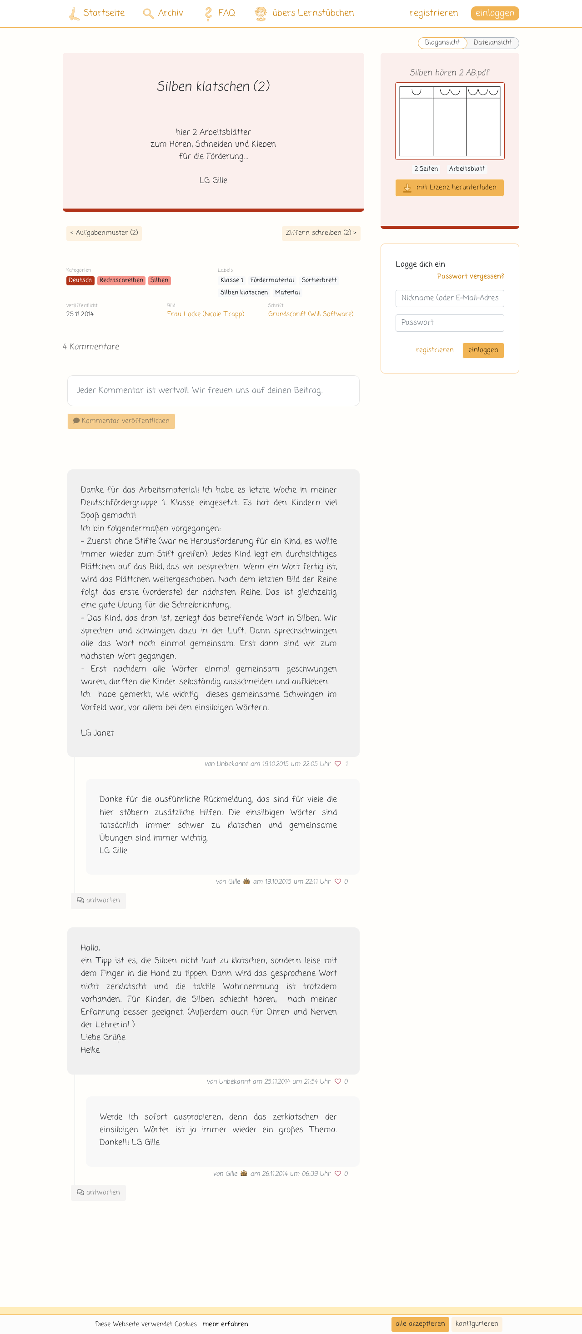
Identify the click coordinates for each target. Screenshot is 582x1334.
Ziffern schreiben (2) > (321, 233)
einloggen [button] (495, 13)
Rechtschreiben (121, 280)
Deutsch (80, 280)
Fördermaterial (272, 280)
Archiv (170, 13)
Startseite (104, 13)
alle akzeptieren (420, 1324)
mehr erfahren (225, 1324)
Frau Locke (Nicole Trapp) (205, 314)
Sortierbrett (319, 280)
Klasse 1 (232, 280)
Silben (159, 280)
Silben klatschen (244, 293)
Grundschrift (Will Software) (310, 314)
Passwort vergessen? (470, 277)
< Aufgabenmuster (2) (104, 233)
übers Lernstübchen (313, 13)
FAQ (227, 13)
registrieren (434, 13)
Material (287, 293)
